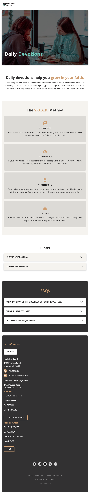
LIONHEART (9, 441)
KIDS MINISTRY (10, 400)
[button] (86, 4)
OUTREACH (9, 405)
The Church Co (45, 483)
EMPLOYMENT (10, 432)
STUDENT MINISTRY (13, 395)
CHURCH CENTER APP (13, 436)
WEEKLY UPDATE (11, 427)
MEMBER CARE (10, 410)
